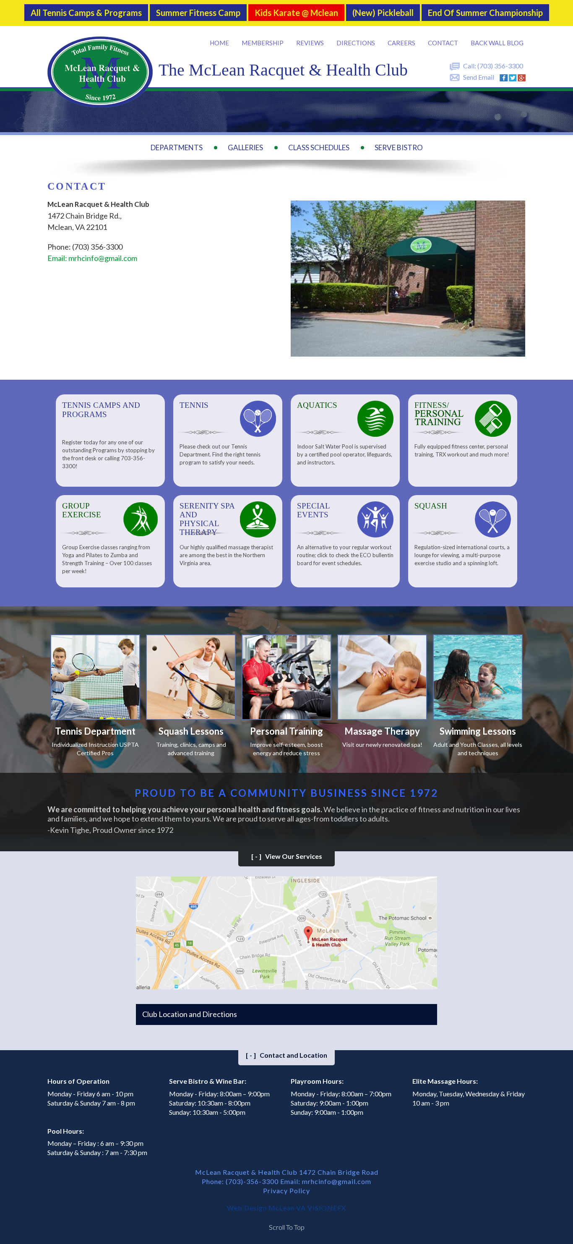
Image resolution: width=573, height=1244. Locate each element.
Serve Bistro (399, 147)
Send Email (478, 77)
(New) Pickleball (383, 13)
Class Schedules (318, 147)
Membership (263, 43)
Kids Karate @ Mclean (296, 13)
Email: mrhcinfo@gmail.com (92, 258)
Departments (177, 147)
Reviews (310, 43)
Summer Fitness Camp (198, 13)
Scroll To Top (287, 1227)
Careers (401, 43)
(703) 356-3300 (500, 66)
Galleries (245, 147)
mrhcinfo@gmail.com (336, 1181)
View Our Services (286, 856)
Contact (443, 43)
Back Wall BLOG (497, 43)
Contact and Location (286, 1055)
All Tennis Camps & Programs (86, 13)
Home (219, 43)
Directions (355, 43)
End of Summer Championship (485, 13)
